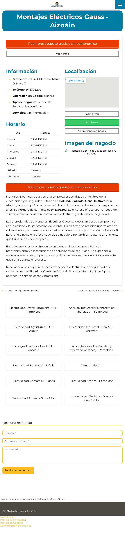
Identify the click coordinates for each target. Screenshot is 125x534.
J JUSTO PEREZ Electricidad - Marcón (98, 290)
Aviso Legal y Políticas (24, 511)
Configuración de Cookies (15, 525)
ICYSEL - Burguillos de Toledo (21, 290)
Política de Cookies (11, 522)
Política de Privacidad (13, 519)
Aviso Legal (7, 517)
